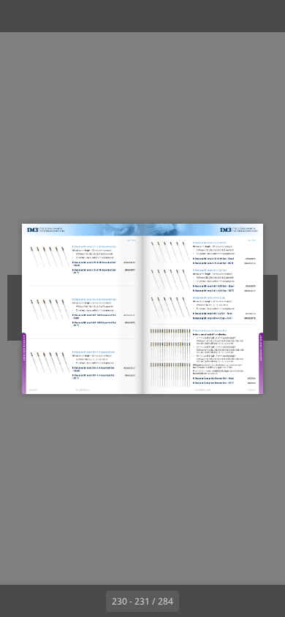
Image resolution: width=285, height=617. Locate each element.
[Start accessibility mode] (85, 16)
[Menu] (20, 16)
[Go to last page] (227, 601)
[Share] (232, 16)
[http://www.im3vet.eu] (82, 389)
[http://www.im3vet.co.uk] (202, 389)
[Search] (53, 16)
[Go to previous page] (90, 601)
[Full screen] (264, 16)
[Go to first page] (58, 601)
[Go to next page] (195, 601)
